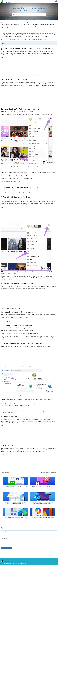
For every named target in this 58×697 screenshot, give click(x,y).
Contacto (17, 563)
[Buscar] (44, 14)
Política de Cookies (23, 563)
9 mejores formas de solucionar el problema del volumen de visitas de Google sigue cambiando (43, 471)
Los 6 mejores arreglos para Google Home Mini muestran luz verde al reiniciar (14, 471)
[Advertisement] (29, 66)
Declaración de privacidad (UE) (7, 563)
